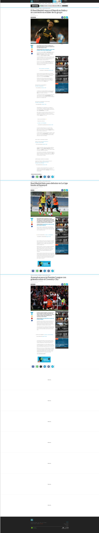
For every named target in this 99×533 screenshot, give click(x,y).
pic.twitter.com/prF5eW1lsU (39, 102)
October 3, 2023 (51, 70)
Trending (60, 3)
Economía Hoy (35, 3)
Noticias (40, 3)
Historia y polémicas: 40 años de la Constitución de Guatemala (62, 90)
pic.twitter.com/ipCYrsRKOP (39, 142)
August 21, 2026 (48, 236)
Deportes (49, 3)
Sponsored (41, 523)
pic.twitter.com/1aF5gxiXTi (45, 68)
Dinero (46, 3)
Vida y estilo (56, 3)
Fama (52, 3)
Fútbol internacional (46, 8)
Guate (43, 3)
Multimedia (38, 523)
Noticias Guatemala (34, 8)
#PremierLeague (33, 284)
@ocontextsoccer (45, 141)
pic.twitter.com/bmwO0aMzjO (48, 334)
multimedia (64, 3)
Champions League (33, 17)
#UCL (40, 68)
